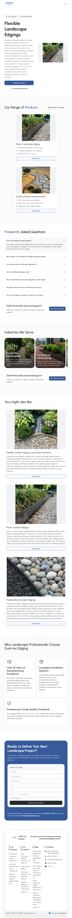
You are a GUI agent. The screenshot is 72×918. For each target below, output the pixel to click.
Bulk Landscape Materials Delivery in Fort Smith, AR (25, 858)
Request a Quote (19, 83)
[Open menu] (65, 3)
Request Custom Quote (36, 803)
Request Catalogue (57, 107)
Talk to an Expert (58, 308)
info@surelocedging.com (30, 815)
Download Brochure (21, 88)
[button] (24, 892)
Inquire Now (36, 158)
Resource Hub (51, 863)
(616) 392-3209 (49, 813)
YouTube (50, 866)
